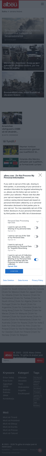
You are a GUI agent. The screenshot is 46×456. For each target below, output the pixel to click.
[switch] (36, 227)
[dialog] (23, 228)
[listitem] (23, 221)
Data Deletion (8, 280)
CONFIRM (14, 271)
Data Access (23, 280)
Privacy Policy (37, 280)
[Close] (41, 175)
